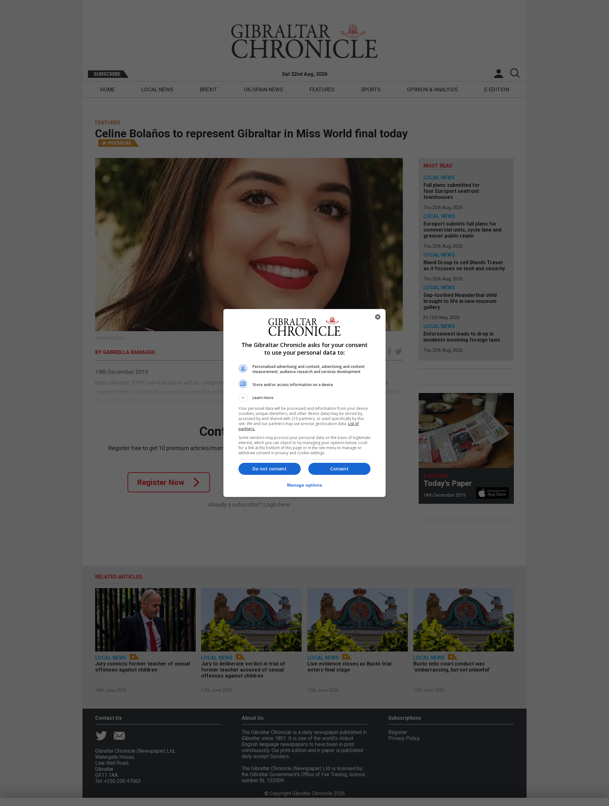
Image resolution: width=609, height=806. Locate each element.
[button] (304, 397)
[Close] (377, 317)
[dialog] (304, 403)
